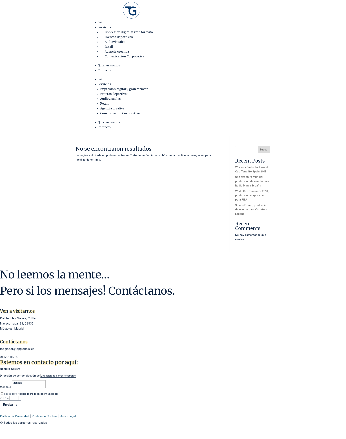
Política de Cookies (44, 416)
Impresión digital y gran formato (129, 32)
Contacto (104, 70)
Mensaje (5, 386)
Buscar (264, 149)
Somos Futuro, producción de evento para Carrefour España (251, 209)
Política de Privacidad (14, 416)
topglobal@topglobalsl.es (17, 349)
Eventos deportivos (119, 37)
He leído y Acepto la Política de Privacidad (31, 393)
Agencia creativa (117, 51)
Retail (109, 46)
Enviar (8, 404)
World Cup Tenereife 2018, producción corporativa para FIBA (252, 195)
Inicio (102, 22)
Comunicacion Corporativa (124, 56)
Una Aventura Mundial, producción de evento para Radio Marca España (252, 181)
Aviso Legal (68, 416)
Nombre (5, 368)
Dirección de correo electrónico (20, 375)
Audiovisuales (115, 42)
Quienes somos (109, 65)
